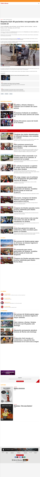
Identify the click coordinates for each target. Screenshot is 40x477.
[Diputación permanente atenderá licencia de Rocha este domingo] (7, 332)
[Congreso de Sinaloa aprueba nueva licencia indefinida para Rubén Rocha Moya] (7, 210)
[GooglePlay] (24, 457)
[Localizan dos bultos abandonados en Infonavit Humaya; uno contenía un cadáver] (7, 137)
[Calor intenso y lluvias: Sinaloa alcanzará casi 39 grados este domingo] (7, 324)
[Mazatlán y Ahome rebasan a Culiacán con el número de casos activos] (7, 106)
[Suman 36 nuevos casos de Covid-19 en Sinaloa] (7, 122)
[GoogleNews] (21, 457)
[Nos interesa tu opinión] (20, 449)
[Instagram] (19, 457)
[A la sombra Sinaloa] (2, 294)
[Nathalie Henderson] (2, 302)
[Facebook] (15, 457)
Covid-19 (18, 38)
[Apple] (23, 457)
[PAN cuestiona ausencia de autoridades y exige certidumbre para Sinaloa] (7, 148)
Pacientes (6, 93)
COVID (2, 93)
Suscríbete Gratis (20, 381)
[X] (17, 457)
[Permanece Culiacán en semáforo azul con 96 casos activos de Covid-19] (7, 114)
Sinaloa (11, 93)
